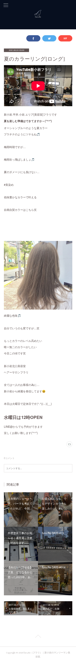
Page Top (38, 637)
